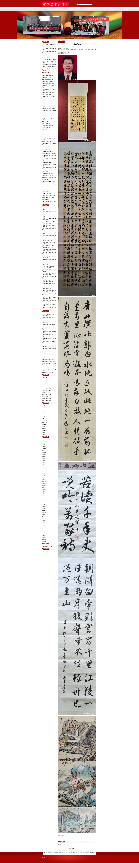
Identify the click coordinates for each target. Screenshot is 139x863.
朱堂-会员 (44, 473)
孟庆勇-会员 (45, 514)
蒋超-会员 (44, 454)
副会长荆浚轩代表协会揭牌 (47, 162)
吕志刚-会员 (45, 504)
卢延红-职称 (45, 420)
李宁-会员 (44, 464)
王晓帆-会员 (45, 479)
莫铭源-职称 (45, 422)
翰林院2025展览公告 (46, 55)
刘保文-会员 (45, 531)
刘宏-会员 (44, 448)
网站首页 (45, 8)
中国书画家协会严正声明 (47, 77)
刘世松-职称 (45, 405)
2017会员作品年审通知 (47, 147)
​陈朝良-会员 (45, 444)
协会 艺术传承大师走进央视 (48, 151)
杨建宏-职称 (45, 426)
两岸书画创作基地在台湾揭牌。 (48, 125)
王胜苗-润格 (45, 434)
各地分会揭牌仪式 (46, 121)
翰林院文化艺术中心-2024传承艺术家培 (49, 59)
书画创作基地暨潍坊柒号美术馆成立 (49, 195)
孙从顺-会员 (45, 508)
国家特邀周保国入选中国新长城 (48, 197)
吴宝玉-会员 (45, 502)
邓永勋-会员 (45, 512)
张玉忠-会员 (45, 518)
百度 (48, 852)
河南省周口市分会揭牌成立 (47, 141)
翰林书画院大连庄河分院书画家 (48, 372)
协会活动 (68, 8)
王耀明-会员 (45, 446)
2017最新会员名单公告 (47, 123)
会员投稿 (80, 8)
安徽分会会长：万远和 (47, 390)
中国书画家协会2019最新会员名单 (49, 92)
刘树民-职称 (45, 432)
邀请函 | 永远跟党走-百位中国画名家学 (49, 66)
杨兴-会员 (44, 539)
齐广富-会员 (45, 533)
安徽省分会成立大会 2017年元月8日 (49, 96)
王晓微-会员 (45, 535)
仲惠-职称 (44, 414)
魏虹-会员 (44, 522)
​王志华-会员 (45, 487)
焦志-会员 (44, 489)
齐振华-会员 (45, 541)
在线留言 (63, 8)
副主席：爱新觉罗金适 (47, 386)
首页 (62, 40)
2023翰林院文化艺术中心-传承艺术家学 (49, 64)
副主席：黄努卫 (45, 379)
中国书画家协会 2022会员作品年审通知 (49, 81)
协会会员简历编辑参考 (47, 193)
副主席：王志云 (45, 377)
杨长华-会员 (45, 481)
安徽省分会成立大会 (46, 149)
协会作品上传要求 (46, 179)
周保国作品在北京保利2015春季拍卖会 (49, 153)
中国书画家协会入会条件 (47, 129)
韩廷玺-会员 (45, 477)
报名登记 (74, 8)
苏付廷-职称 (45, 430)
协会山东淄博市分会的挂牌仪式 (48, 173)
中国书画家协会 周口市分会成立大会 (49, 361)
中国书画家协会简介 (46, 171)
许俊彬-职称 (45, 424)
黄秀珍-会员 (45, 456)
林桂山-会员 (45, 475)
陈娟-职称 (44, 428)
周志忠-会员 (45, 485)
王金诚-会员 (45, 537)
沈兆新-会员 (62, 835)
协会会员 (57, 8)
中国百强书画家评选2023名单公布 (49, 79)
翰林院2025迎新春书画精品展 (48, 57)
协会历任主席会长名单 (47, 94)
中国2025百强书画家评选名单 (48, 75)
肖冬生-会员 (45, 491)
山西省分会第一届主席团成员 (48, 175)
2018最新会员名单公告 (47, 127)
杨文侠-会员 (45, 524)
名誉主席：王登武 (46, 392)
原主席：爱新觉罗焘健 (47, 394)
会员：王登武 (45, 551)
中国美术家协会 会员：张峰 (48, 546)
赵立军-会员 (45, 450)
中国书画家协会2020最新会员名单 (49, 83)
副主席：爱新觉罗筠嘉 (47, 398)
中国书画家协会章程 (46, 191)
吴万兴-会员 (45, 510)
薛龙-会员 (44, 493)
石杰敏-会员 (45, 458)
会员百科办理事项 (46, 199)
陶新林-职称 (45, 407)
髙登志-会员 (45, 483)
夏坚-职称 (44, 416)
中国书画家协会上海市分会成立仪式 (49, 359)
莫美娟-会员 (45, 516)
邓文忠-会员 (45, 460)
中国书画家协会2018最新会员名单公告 (49, 177)
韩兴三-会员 (45, 452)
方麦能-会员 (45, 442)
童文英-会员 (45, 506)
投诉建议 (86, 8)
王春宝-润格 (45, 418)
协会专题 (51, 8)
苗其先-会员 (45, 520)
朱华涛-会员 (45, 462)
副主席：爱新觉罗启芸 (47, 400)
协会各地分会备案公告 (47, 98)
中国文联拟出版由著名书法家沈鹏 (49, 108)
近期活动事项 (45, 116)
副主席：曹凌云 (45, 396)
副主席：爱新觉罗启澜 (47, 388)
